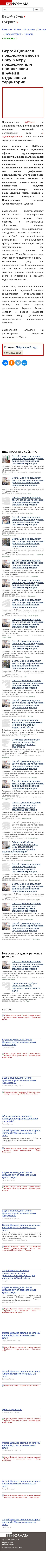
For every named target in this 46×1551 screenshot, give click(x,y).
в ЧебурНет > (9, 38)
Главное (7, 29)
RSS (20, 1547)
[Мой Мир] (24, 363)
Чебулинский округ (27, 347)
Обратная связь (8, 1543)
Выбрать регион (8, 1544)
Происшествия (13, 34)
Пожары (28, 34)
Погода (42, 29)
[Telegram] (18, 363)
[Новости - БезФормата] (14, 3)
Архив (17, 29)
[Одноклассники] (12, 363)
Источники (29, 29)
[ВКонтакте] (5, 363)
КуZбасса (30, 122)
